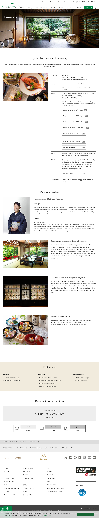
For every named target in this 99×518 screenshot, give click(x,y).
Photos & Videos (68, 1)
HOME (5, 442)
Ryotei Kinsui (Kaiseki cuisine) (48, 377)
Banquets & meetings (42, 8)
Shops (25, 492)
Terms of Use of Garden (55, 491)
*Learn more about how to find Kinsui (74, 80)
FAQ (48, 468)
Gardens (7, 492)
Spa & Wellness (54, 1)
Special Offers (8, 8)
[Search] (93, 480)
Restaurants (13, 442)
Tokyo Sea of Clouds (74, 8)
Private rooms (68, 174)
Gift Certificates (67, 448)
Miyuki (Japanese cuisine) (47, 383)
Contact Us (50, 475)
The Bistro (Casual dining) (12, 380)
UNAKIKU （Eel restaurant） (47, 386)
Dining (6, 485)
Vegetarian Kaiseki (69, 147)
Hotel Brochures (28, 488)
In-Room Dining (36, 448)
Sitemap (49, 471)
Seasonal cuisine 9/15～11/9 (73, 122)
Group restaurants (51, 448)
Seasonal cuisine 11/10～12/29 (74, 128)
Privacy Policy (51, 485)
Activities (26, 475)
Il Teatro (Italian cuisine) (12, 377)
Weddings (60, 1)
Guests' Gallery (28, 495)
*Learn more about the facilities (72, 77)
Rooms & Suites (9, 481)
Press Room (51, 478)
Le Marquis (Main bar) (80, 380)
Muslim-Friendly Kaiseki (71, 142)
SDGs (25, 485)
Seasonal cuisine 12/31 (71, 133)
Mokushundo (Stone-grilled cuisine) (50, 380)
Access (47, 1)
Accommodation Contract (55, 488)
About (43, 1)
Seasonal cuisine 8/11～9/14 (73, 116)
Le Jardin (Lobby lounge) (81, 377)
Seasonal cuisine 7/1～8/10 (73, 110)
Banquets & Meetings (11, 488)
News (49, 481)
